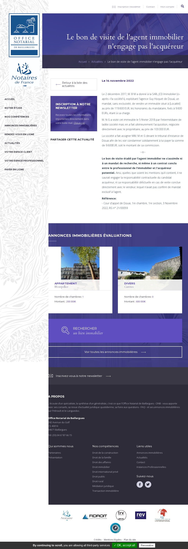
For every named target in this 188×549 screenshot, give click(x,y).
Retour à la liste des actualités (74, 84)
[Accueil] (24, 95)
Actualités (12, 143)
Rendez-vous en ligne (19, 134)
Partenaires (54, 452)
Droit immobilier (101, 466)
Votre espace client (18, 152)
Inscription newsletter (129, 6)
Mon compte (167, 6)
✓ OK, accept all (124, 545)
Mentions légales (112, 539)
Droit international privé (105, 471)
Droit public (98, 476)
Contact (150, 6)
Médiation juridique (103, 486)
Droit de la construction (105, 452)
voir (80, 280)
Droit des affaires (101, 462)
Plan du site (130, 539)
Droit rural (97, 481)
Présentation (55, 457)
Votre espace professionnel (24, 160)
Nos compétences (17, 116)
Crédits (97, 539)
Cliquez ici (79, 123)
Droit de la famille (101, 457)
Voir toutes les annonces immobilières (110, 352)
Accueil (10, 99)
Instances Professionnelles (151, 466)
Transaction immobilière (105, 490)
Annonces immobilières (21, 125)
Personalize (147, 545)
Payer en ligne (14, 169)
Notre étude (13, 108)
